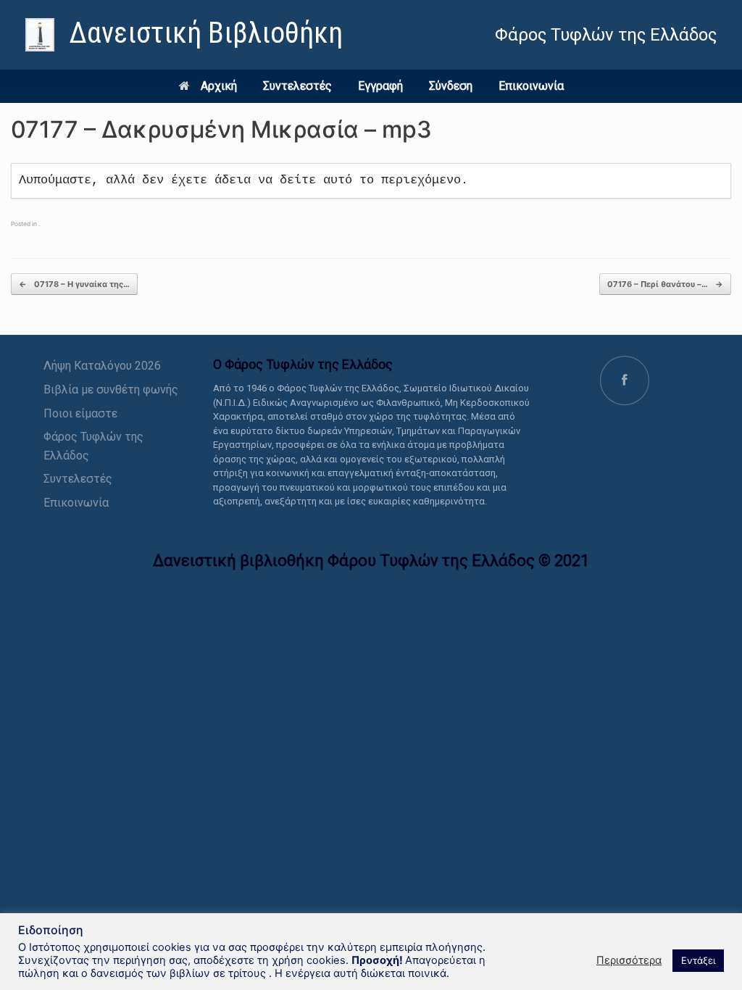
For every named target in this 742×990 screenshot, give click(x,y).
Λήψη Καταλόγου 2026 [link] (102, 366)
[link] (184, 34)
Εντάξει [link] (698, 960)
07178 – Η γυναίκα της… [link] (74, 284)
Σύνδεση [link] (450, 86)
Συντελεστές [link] (297, 86)
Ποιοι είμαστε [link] (80, 413)
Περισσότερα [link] (629, 960)
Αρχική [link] (219, 86)
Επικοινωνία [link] (531, 86)
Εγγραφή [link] (380, 86)
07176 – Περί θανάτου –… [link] (665, 284)
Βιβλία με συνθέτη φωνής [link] (110, 389)
